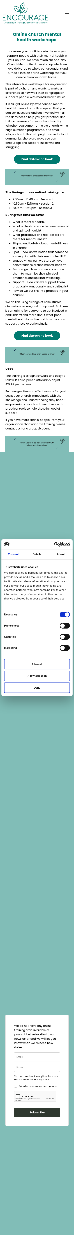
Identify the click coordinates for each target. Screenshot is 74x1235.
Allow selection (37, 675)
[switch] (65, 626)
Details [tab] (37, 554)
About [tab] (61, 554)
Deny (37, 687)
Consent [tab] (13, 554)
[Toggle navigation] (66, 13)
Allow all (37, 664)
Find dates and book (37, 159)
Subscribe (37, 1112)
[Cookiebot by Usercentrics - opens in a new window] (54, 544)
